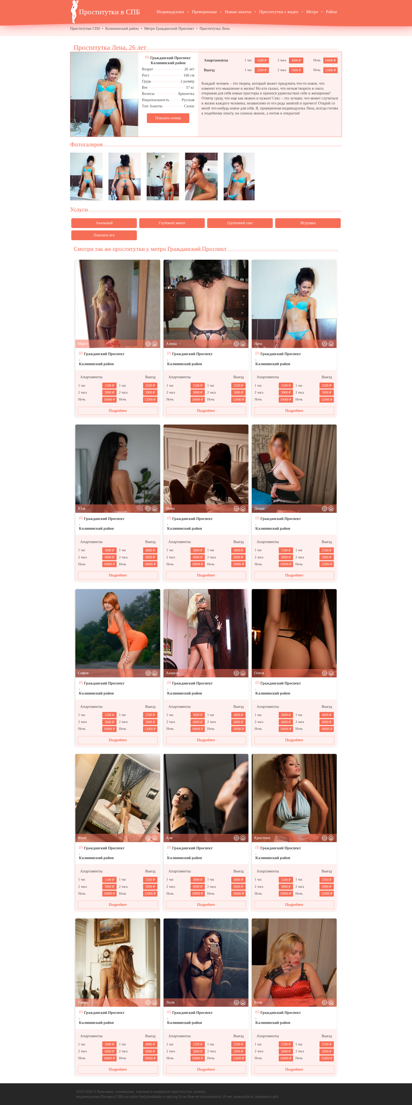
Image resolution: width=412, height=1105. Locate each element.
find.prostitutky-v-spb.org (158, 1097)
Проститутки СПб (85, 28)
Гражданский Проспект (170, 58)
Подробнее (118, 411)
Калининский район (122, 28)
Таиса (82, 1002)
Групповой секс (240, 223)
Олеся (259, 673)
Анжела (172, 673)
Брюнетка (186, 94)
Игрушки (308, 223)
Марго (83, 344)
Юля (81, 508)
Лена (258, 344)
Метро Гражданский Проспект (169, 28)
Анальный (104, 223)
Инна (170, 508)
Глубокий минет (172, 223)
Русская (188, 100)
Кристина (262, 838)
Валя (258, 1002)
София (83, 673)
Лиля (170, 1002)
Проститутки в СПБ (109, 12)
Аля (169, 838)
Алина (171, 344)
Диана (259, 508)
